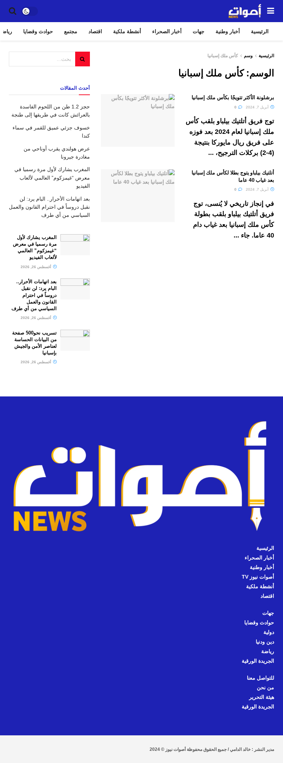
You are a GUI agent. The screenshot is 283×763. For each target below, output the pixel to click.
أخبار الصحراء (167, 31)
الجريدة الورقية (258, 661)
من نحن (265, 687)
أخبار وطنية (228, 31)
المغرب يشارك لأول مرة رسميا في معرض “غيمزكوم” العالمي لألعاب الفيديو (52, 177)
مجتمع (70, 31)
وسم (248, 55)
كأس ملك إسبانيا (222, 55)
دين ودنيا (265, 642)
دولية (268, 632)
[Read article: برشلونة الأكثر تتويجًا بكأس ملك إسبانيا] (138, 120)
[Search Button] (12, 11)
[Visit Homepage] (245, 11)
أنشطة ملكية (127, 31)
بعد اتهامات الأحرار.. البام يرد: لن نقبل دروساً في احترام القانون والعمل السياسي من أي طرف (49, 207)
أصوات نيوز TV (258, 577)
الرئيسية (260, 31)
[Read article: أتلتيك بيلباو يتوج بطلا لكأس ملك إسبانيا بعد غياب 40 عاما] (138, 195)
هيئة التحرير (261, 697)
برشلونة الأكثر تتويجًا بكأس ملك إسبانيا (233, 97)
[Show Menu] (270, 11)
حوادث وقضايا (38, 31)
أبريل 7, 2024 (258, 107)
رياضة (267, 651)
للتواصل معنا (260, 678)
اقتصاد (95, 31)
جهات (199, 31)
